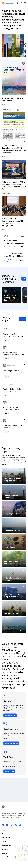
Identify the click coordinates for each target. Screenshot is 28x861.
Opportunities (6, 837)
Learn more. (5, 792)
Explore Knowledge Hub (11, 743)
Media (3, 834)
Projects (4, 853)
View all (22, 236)
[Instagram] (3, 825)
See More (23, 278)
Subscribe (22, 797)
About (3, 830)
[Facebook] (16, 825)
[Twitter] (11, 825)
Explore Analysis (9, 771)
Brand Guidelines (7, 857)
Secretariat (5, 849)
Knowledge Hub (6, 845)
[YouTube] (20, 825)
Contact (4, 841)
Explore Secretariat (10, 715)
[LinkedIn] (7, 825)
